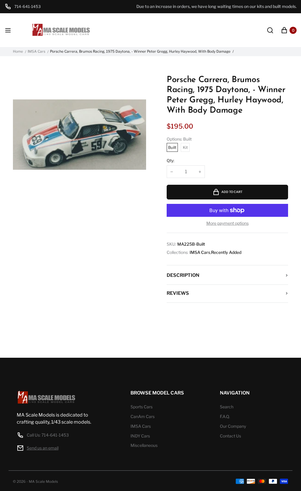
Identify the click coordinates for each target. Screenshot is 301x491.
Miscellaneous (144, 445)
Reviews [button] (178, 293)
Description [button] (183, 275)
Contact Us (230, 435)
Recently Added (226, 252)
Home (18, 51)
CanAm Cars (143, 416)
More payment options (227, 223)
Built (172, 147)
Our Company (233, 426)
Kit (185, 147)
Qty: (170, 160)
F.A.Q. (225, 416)
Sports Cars (142, 406)
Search (226, 406)
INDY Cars (140, 435)
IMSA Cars (36, 51)
